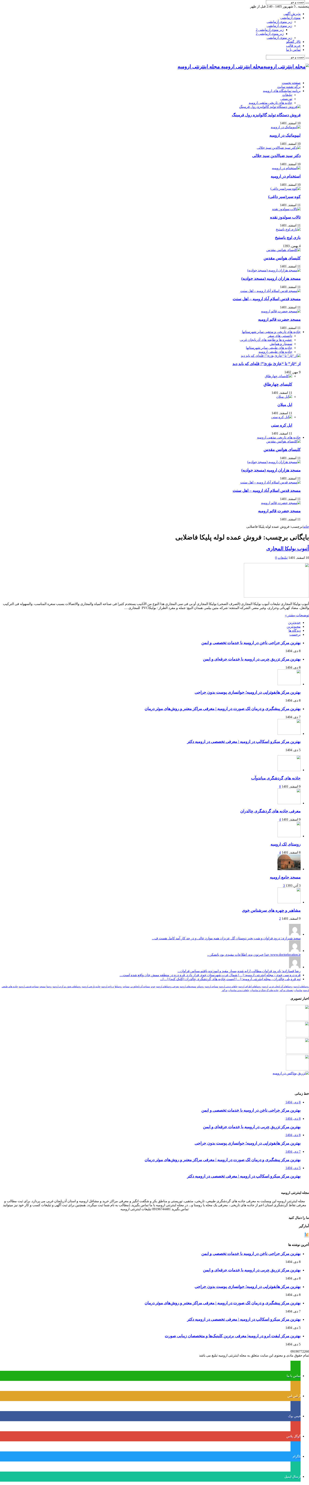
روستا (49, 986)
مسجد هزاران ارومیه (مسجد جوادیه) (271, 278)
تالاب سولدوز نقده (285, 217)
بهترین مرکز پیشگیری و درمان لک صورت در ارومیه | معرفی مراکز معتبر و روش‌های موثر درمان (223, 708)
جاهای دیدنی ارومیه (228, 986)
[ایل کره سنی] (281, 417)
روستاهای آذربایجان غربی (281, 986)
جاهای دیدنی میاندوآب (238, 990)
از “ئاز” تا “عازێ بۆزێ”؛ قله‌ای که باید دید (266, 363)
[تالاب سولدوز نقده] (286, 209)
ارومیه (265, 986)
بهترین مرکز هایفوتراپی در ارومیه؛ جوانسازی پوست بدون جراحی (248, 692)
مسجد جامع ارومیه (285, 877)
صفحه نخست (291, 83)
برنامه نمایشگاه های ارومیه (282, 91)
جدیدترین (294, 622)
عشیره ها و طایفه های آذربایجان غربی (266, 340)
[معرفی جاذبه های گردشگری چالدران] (289, 803)
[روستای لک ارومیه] (289, 836)
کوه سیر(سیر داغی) (284, 196)
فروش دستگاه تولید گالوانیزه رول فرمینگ (266, 115)
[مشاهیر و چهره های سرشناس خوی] (289, 902)
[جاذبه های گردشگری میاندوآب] (289, 770)
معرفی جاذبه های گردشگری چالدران (270, 811)
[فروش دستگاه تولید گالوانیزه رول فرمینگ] (270, 107)
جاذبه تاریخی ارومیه (91, 986)
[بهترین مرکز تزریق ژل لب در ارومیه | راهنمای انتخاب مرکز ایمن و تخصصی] (297, 1069)
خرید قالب (293, 45)
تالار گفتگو (293, 41)
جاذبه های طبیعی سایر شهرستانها (269, 348)
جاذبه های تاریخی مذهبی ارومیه (270, 103)
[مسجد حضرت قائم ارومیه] (281, 311)
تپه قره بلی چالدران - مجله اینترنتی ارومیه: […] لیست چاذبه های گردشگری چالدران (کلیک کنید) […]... (230, 979)
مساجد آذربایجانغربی (140, 986)
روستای (200, 986)
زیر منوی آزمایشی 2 (270, 29)
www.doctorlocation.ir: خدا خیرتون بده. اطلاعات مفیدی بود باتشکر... (254, 954)
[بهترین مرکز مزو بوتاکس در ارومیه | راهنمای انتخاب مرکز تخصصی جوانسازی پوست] (291, 1073)
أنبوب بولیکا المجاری (287, 548)
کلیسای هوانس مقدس (282, 258)
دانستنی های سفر (280, 336)
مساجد (126, 986)
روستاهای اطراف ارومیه (249, 986)
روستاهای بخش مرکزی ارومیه (67, 986)
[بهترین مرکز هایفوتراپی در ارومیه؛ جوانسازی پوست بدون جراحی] (297, 1019)
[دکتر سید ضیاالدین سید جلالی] (279, 147)
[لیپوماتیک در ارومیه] (286, 127)
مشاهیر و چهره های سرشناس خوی (271, 910)
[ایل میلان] (284, 396)
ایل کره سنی (281, 425)
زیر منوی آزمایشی (279, 22)
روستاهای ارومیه (301, 986)
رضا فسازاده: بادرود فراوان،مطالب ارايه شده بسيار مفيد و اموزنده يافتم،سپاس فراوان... (239, 971)
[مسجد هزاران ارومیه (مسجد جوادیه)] (274, 270)
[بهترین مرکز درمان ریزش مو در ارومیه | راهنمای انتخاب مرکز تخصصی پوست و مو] (297, 1052)
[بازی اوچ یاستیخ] (288, 229)
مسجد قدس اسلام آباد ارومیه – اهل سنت (267, 299)
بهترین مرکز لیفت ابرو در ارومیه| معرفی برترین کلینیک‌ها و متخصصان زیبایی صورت (233, 1336)
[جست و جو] (307, 3)
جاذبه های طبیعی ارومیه (275, 352)
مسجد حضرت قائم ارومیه (279, 319)
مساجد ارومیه (211, 986)
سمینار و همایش (281, 344)
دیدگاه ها (295, 630)
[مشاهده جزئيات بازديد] (306, 1236)
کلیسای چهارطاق (278, 384)
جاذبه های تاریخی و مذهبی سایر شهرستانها (271, 332)
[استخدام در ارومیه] (286, 168)
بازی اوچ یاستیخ (288, 237)
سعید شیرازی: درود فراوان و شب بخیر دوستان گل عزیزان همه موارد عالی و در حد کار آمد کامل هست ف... (226, 938)
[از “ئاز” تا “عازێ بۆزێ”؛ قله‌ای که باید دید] (271, 356)
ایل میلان (284, 404)
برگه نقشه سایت (289, 87)
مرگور (224, 990)
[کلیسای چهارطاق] (278, 376)
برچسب (295, 634)
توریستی (286, 99)
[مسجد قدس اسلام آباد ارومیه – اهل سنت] (270, 291)
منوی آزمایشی (290, 18)
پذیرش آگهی (292, 14)
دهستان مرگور (286, 990)
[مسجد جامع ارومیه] (289, 869)
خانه (306, 526)
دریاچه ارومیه (107, 986)
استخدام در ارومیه (286, 176)
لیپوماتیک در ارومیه (285, 135)
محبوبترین (294, 626)
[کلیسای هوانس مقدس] (283, 250)
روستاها (118, 986)
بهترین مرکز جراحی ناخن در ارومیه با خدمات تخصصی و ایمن (251, 642)
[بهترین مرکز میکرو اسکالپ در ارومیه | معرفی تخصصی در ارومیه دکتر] (297, 1036)
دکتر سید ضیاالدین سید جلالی (276, 155)
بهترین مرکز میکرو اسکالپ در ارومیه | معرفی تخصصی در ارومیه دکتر (244, 741)
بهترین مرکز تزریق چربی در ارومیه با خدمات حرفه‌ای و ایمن (252, 659)
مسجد (43, 986)
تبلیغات (287, 95)
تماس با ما (293, 49)
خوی (153, 986)
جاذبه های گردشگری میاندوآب (276, 778)
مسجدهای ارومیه (188, 986)
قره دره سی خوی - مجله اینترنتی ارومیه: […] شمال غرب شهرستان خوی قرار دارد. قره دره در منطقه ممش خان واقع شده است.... (210, 975)
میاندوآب (298, 990)
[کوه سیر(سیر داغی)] (285, 188)
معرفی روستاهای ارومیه (167, 986)
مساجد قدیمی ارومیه (29, 986)
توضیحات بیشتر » (297, 615)
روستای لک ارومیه (286, 844)
